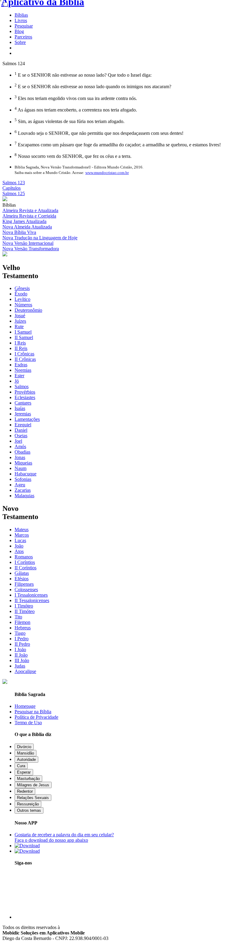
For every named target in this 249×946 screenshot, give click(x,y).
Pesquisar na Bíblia (33, 711)
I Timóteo (24, 605)
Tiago (20, 633)
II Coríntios (25, 567)
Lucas (20, 540)
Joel (18, 441)
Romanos (24, 556)
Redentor (25, 791)
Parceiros (23, 36)
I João (20, 649)
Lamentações (27, 419)
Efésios (22, 578)
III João (22, 660)
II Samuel (24, 337)
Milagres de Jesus (33, 785)
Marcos (22, 535)
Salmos (22, 386)
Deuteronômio (28, 310)
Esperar (24, 772)
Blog (19, 31)
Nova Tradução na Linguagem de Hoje (39, 237)
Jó (17, 381)
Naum (20, 468)
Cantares (23, 402)
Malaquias (24, 495)
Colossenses (26, 589)
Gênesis (22, 288)
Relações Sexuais (33, 797)
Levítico (22, 299)
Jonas (20, 457)
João (19, 545)
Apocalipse (25, 671)
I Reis (20, 342)
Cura (21, 766)
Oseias (21, 435)
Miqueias (23, 462)
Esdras (21, 364)
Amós (20, 446)
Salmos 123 (13, 182)
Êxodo (21, 293)
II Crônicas (25, 359)
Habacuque (25, 473)
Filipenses (24, 584)
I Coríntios (25, 562)
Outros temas (29, 810)
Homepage (25, 706)
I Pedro (22, 638)
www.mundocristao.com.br (107, 172)
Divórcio (24, 746)
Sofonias (23, 479)
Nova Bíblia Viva (19, 232)
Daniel (21, 430)
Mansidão (25, 753)
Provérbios (25, 392)
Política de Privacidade (36, 717)
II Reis (21, 348)
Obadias (22, 452)
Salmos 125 (13, 193)
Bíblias (21, 15)
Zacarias (23, 490)
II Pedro (22, 644)
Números (23, 304)
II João (21, 655)
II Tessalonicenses (32, 600)
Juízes (20, 321)
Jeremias (23, 413)
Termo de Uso (28, 722)
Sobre (20, 42)
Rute (19, 326)
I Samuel (23, 332)
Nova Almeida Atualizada (27, 226)
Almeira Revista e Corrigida (29, 215)
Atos (19, 551)
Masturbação (28, 778)
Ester (19, 375)
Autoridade (26, 759)
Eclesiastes (25, 397)
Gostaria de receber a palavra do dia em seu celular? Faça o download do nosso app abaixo (64, 837)
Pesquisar (24, 25)
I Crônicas (24, 353)
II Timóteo (25, 611)
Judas (20, 665)
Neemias (23, 370)
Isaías (20, 408)
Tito (18, 616)
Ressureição (28, 804)
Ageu (20, 484)
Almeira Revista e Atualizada (30, 210)
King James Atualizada (24, 221)
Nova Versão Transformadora (30, 248)
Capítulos (11, 188)
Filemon (22, 622)
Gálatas (22, 573)
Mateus (22, 529)
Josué (20, 315)
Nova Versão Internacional (27, 243)
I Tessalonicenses (31, 595)
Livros (21, 20)
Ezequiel (23, 424)
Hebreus (23, 627)
